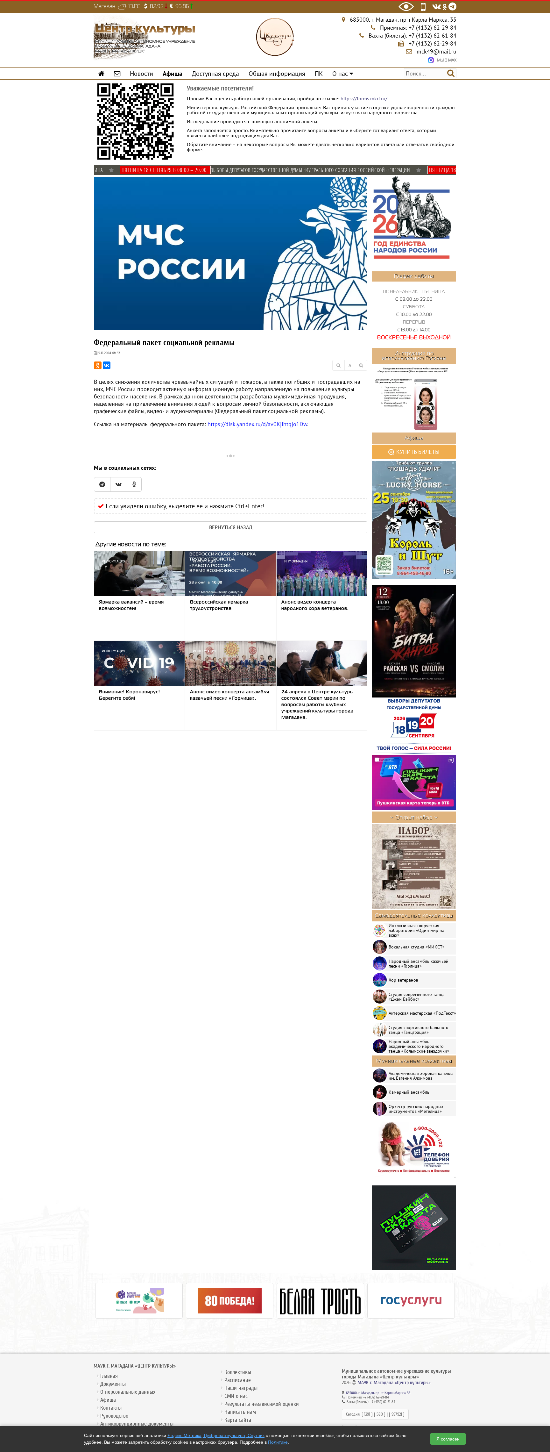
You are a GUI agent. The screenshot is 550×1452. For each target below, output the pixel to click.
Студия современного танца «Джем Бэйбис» (417, 996)
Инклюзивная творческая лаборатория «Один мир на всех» (416, 930)
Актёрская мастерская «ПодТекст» (422, 1013)
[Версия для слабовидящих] (406, 6)
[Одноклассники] (98, 365)
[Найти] (450, 73)
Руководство (114, 1416)
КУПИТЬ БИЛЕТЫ (417, 451)
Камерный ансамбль (409, 1092)
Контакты (111, 1408)
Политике (278, 1442)
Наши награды (240, 1388)
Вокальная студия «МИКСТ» (417, 947)
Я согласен (448, 1438)
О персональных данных (127, 1392)
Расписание (237, 1380)
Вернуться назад (230, 527)
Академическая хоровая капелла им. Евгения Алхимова (421, 1075)
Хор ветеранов (403, 980)
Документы (113, 1384)
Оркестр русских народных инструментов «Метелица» (416, 1109)
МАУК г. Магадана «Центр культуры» (394, 1382)
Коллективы (237, 1372)
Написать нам (240, 1412)
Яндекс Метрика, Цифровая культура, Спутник (215, 1435)
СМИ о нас (236, 1396)
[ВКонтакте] (106, 365)
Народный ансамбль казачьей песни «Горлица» (418, 963)
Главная (109, 1376)
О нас (340, 73)
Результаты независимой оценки (261, 1404)
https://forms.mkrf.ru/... (366, 98)
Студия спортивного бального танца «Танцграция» (418, 1030)
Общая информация (277, 73)
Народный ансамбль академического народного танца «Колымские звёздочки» (419, 1046)
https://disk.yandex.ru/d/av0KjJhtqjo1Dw (257, 424)
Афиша (108, 1400)
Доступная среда (215, 73)
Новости (141, 73)
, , (403, 19)
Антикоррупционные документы (136, 1423)
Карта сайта (237, 1420)
